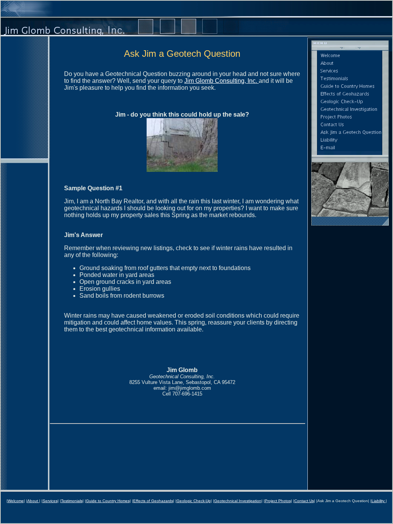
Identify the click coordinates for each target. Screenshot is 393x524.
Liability (379, 501)
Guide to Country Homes (108, 501)
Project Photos (278, 501)
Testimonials (72, 501)
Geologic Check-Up (194, 501)
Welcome (16, 501)
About (33, 501)
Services (50, 501)
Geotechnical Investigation (237, 501)
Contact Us (304, 501)
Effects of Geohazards (153, 501)
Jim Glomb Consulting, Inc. (221, 80)
